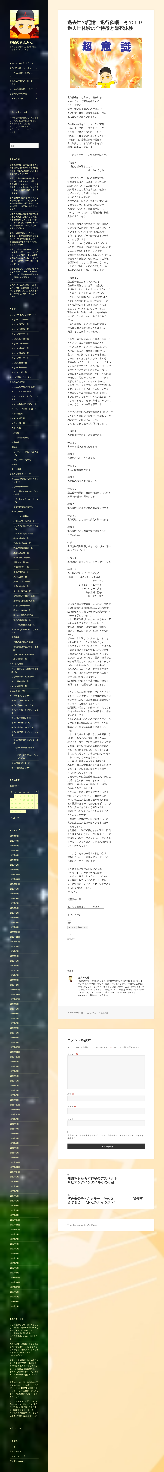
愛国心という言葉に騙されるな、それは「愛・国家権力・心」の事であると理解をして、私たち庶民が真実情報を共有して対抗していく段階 (24, 291)
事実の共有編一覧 (21, 538)
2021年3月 (14, 1148)
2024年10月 (15, 941)
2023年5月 (14, 1023)
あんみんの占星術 (17, 382)
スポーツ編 (16, 428)
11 (28, 800)
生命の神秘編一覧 (21, 572)
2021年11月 (15, 1109)
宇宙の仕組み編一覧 (22, 557)
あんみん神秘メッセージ (20, 474)
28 (12, 811)
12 (32, 800)
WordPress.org (16, 1461)
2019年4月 (14, 1258)
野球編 (16, 432)
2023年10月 (15, 999)
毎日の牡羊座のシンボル (22, 727)
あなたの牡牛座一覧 (20, 348)
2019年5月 (14, 1253)
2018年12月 (15, 1277)
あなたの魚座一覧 (19, 372)
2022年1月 (14, 1100)
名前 (70, 1094)
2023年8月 (14, 1008)
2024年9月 (14, 946)
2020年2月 (14, 1210)
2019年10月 (15, 1229)
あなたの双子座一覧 (20, 324)
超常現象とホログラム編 (24, 596)
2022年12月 (15, 1047)
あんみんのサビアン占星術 (23, 386)
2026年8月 (14, 836)
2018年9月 (14, 1292)
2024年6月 (14, 960)
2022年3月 (14, 1090)
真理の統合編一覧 (21, 586)
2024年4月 (14, 970)
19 (32, 803)
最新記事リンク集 (21, 567)
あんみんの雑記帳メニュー (21, 88)
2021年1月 (14, 1157)
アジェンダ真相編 (21, 516)
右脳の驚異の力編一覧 (23, 548)
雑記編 (14, 464)
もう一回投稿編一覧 (18, 93)
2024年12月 (15, 932)
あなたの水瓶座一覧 (20, 343)
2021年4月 (14, 1143)
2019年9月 (14, 1234)
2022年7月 (14, 1071)
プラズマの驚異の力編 (23, 533)
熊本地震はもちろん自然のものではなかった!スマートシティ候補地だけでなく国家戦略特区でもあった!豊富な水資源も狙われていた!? (24, 274)
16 (20, 803)
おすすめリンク (16, 98)
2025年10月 (15, 884)
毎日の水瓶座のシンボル (22, 722)
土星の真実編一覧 (21, 552)
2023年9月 (14, 1004)
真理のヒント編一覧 (22, 581)
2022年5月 (14, 1080)
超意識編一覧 (74, 899)
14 (12, 803)
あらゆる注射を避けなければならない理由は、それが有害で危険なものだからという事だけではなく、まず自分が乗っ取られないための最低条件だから (24, 1330)
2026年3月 (14, 860)
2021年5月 (14, 1138)
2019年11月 (15, 1224)
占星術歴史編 (17, 413)
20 (36, 803)
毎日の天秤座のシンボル (22, 705)
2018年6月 (14, 1306)
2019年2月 (14, 1268)
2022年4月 (14, 1085)
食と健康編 (16, 469)
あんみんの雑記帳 (17, 418)
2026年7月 (14, 841)
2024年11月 (15, 937)
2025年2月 (14, 922)
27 (36, 807)
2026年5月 (14, 850)
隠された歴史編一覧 (22, 605)
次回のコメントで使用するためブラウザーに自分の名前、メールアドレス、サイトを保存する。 (105, 1137)
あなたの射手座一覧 (20, 334)
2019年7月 (14, 1244)
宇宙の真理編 (17, 511)
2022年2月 (14, 1095)
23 (20, 807)
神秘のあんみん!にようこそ (21, 63)
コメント (72, 1054)
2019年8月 (14, 1239)
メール (71, 1106)
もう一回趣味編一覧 (20, 681)
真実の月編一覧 (20, 576)
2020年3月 (14, 1205)
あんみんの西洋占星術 (21, 391)
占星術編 (15, 442)
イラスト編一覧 (18, 423)
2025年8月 (14, 893)
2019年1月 (14, 1272)
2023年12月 (15, 989)
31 (24, 811)
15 (16, 803)
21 (12, 807)
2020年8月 (14, 1181)
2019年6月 (14, 1248)
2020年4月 (14, 1200)
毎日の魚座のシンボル (21, 767)
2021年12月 (15, 1104)
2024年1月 (14, 984)
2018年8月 (14, 1296)
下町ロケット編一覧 (22, 459)
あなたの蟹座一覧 (19, 362)
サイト (70, 1119)
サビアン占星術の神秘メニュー (21, 74)
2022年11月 (15, 1052)
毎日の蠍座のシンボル (21, 763)
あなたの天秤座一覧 (20, 329)
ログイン (13, 1446)
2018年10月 (15, 1287)
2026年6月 (14, 845)
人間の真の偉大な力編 (23, 642)
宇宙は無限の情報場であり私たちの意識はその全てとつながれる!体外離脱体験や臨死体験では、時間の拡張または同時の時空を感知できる (24, 203)
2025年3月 (14, 917)
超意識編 (15, 637)
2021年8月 (14, 1124)
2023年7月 (14, 1013)
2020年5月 (14, 1196)
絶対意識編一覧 (20, 659)
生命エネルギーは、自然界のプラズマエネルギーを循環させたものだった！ (24, 1385)
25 (28, 807)
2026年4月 (14, 855)
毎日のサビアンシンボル (20, 695)
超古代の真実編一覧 (22, 591)
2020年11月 (15, 1167)
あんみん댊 (92, 1012)
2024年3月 (14, 975)
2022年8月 (14, 1066)
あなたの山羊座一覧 (20, 338)
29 (16, 811)
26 (32, 807)
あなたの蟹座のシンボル (20, 377)
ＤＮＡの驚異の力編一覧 (24, 624)
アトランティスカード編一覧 (24, 408)
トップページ (74, 914)
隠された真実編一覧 (22, 610)
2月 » (19, 817)
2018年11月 (15, 1282)
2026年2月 (14, 865)
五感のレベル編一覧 (22, 543)
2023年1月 (14, 1042)
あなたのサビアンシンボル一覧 (23, 314)
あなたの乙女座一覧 (20, 319)
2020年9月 (14, 1176)
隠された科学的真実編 (23, 615)
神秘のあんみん (21, 42)
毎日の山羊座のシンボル (22, 717)
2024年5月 (14, 965)
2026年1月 (14, 869)
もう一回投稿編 (16, 664)
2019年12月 (15, 1220)
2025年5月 (14, 908)
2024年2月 (14, 980)
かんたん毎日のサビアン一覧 (24, 404)
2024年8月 (14, 951)
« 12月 (12, 817)
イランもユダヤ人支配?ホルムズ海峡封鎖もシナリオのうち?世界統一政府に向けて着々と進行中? (23, 1404)
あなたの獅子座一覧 (20, 358)
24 (24, 807)
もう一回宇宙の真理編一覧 (23, 676)
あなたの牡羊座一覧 (20, 353)
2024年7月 (14, 956)
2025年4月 (14, 913)
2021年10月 (15, 1114)
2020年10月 (15, 1172)
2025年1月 (14, 927)
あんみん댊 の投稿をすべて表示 (92, 995)
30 (20, 811)
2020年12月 (15, 1162)
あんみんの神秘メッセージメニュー (21, 82)
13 (36, 800)
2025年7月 (14, 898)
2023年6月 (14, 1018)
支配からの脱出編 (21, 562)
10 (24, 800)
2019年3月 (14, 1263)
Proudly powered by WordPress (82, 1225)
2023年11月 (15, 994)
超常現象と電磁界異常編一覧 (25, 600)
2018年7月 (14, 1301)
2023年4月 (14, 1028)
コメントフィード (17, 1456)
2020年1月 (14, 1215)
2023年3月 (14, 1032)
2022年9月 (14, 1061)
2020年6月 (14, 1191)
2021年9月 (14, 1119)
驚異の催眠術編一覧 (22, 620)
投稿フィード (15, 1451)
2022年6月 (14, 1076)
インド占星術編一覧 (18, 686)
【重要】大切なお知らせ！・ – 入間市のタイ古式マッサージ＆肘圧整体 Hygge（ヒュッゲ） (24, 1413)
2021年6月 (14, 1133)
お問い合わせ (15, 1428)
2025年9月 (14, 889)
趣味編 (14, 447)
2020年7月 (14, 1186)
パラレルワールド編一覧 (24, 521)
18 (28, 803)
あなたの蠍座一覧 (19, 367)
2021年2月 (14, 1152)
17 (24, 803)
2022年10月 (15, 1056)
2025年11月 (15, 879)
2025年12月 (15, 874)
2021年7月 (14, 1128)
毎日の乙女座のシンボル (20, 68)
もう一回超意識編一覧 (23, 506)
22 (16, 807)
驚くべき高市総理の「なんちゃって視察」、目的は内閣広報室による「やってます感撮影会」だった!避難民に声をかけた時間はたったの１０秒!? (24, 239)
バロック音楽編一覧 (20, 437)
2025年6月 (14, 903)
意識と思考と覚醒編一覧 (24, 654)
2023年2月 (14, 1037)
